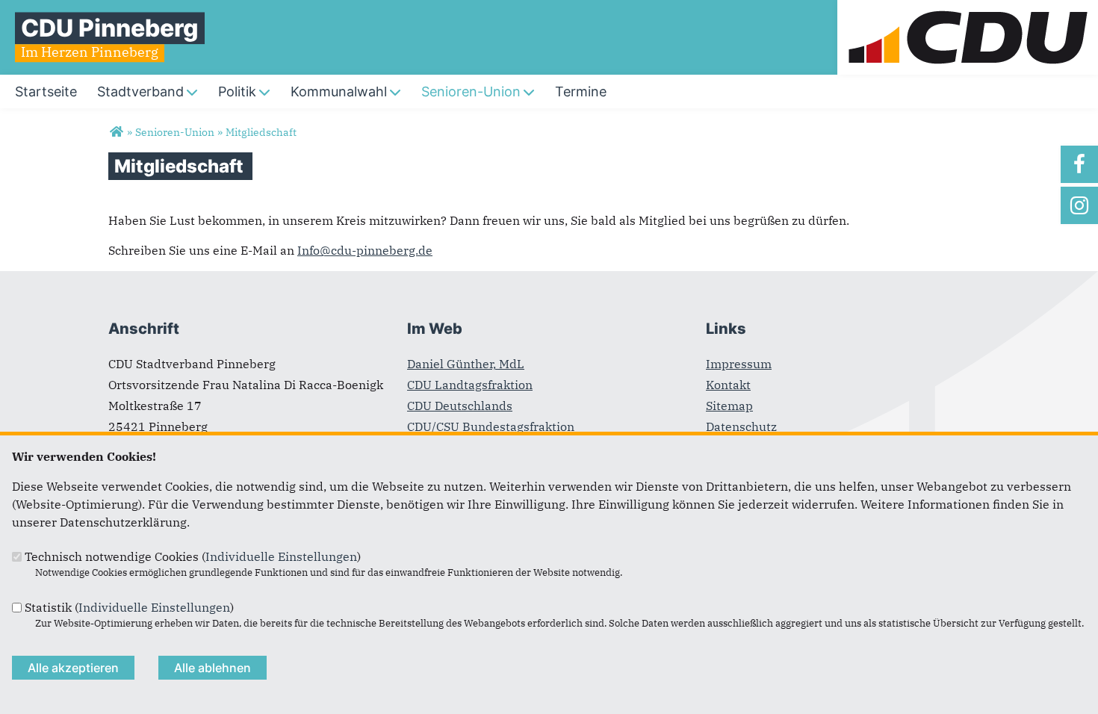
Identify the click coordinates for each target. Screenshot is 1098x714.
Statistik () (129, 607)
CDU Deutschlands (459, 405)
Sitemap (729, 405)
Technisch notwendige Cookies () (193, 556)
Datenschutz (741, 426)
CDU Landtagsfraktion (470, 384)
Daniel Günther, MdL (465, 363)
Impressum (739, 363)
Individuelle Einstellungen (281, 556)
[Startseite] (967, 8)
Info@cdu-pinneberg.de (364, 250)
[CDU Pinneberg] (116, 132)
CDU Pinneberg (110, 28)
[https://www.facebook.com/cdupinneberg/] (1079, 164)
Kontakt (728, 384)
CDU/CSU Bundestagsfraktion (490, 426)
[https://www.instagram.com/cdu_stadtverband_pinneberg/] (1079, 205)
